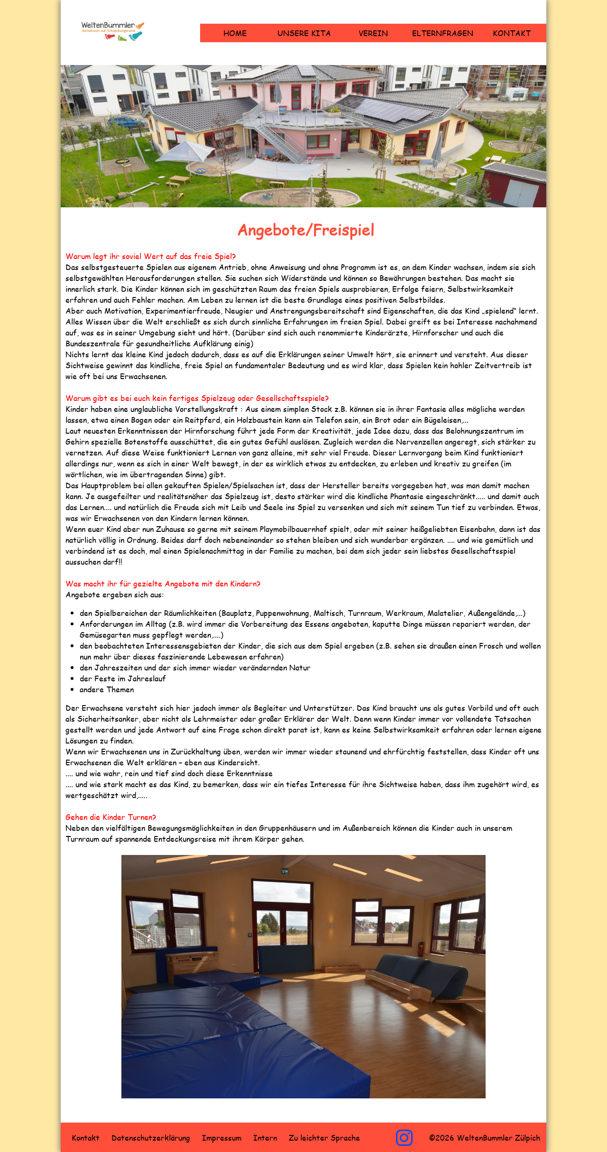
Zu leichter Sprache (324, 1137)
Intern (265, 1137)
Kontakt (512, 33)
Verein (373, 33)
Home (235, 33)
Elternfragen (442, 33)
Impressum (221, 1137)
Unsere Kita (304, 33)
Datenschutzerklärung (150, 1137)
